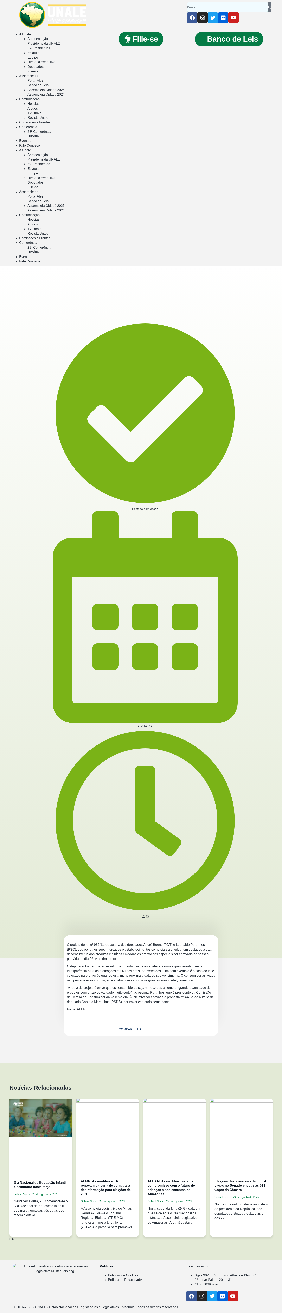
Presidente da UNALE (43, 43)
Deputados (35, 66)
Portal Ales (35, 80)
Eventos (25, 141)
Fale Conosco (29, 145)
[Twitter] (213, 17)
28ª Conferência (39, 131)
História (33, 136)
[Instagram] (202, 17)
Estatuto (33, 53)
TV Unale (34, 113)
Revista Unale (37, 117)
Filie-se (32, 71)
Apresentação (37, 39)
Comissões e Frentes (34, 122)
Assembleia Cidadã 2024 (46, 94)
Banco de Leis (38, 85)
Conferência (28, 127)
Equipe (32, 57)
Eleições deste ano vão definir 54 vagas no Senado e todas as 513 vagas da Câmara (240, 1186)
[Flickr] (223, 17)
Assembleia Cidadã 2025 (46, 90)
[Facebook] (192, 17)
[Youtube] (233, 17)
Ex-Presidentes (38, 48)
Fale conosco (197, 1266)
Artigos (32, 108)
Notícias (33, 103)
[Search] (269, 7)
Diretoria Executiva (41, 62)
